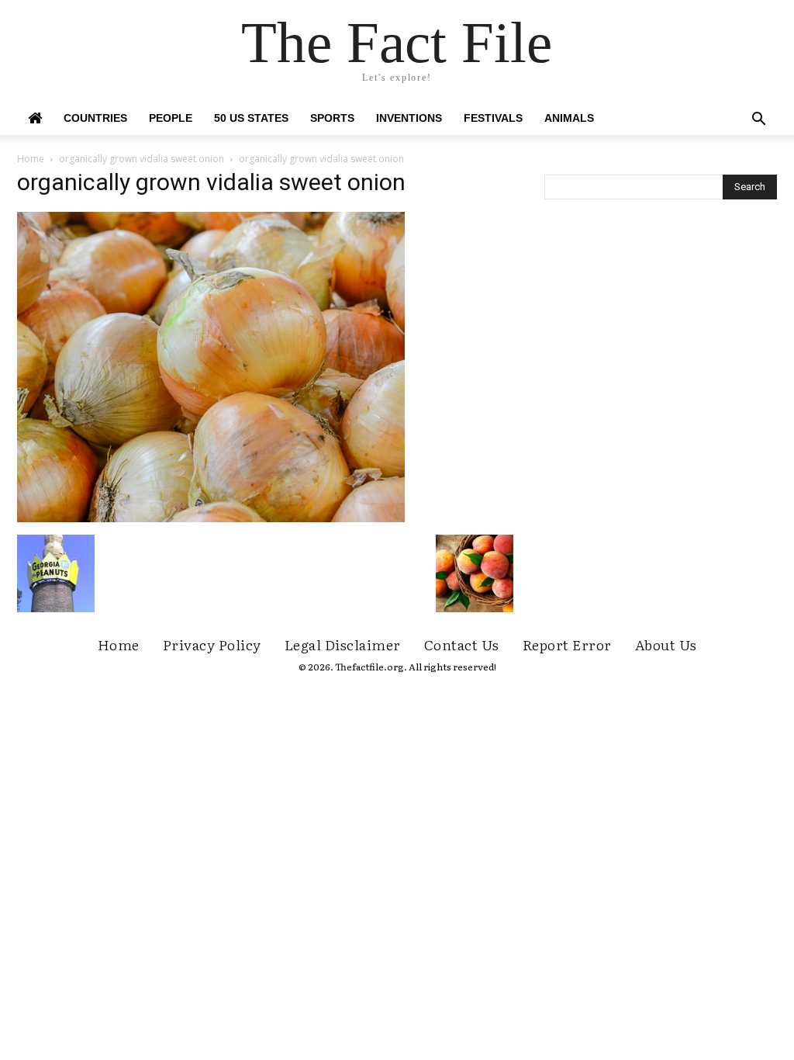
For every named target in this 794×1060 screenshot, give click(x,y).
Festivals (493, 118)
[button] (758, 120)
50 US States (251, 118)
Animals (569, 118)
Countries (95, 118)
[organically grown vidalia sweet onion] (211, 518)
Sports (332, 118)
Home (30, 158)
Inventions (409, 118)
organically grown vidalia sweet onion (141, 158)
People (170, 118)
